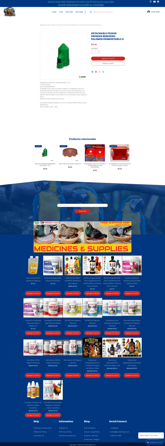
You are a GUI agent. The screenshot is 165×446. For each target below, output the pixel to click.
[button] (91, 12)
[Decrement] (92, 51)
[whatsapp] (150, 1)
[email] (154, 1)
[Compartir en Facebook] (92, 72)
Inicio (42, 25)
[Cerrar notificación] (162, 434)
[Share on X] (103, 72)
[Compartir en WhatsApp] (99, 72)
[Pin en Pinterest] (96, 72)
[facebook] (158, 1)
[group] (82, 158)
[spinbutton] (95, 51)
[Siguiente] (129, 153)
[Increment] (98, 51)
